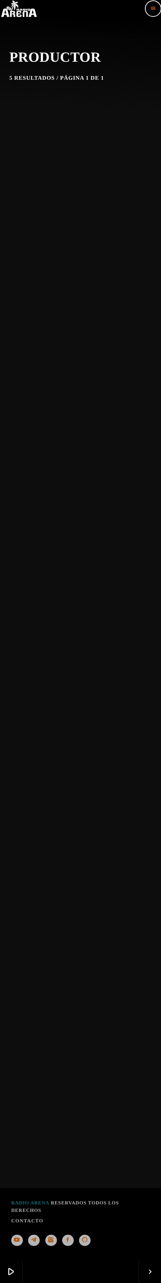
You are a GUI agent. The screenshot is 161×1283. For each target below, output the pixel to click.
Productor (79, 518)
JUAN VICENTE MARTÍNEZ (80, 324)
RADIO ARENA (30, 1203)
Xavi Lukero (80, 1152)
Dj (79, 311)
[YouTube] (17, 1240)
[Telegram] (34, 1240)
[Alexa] (85, 1240)
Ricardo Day (80, 945)
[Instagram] (51, 1240)
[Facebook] (68, 1240)
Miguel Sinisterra (80, 738)
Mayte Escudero (80, 531)
